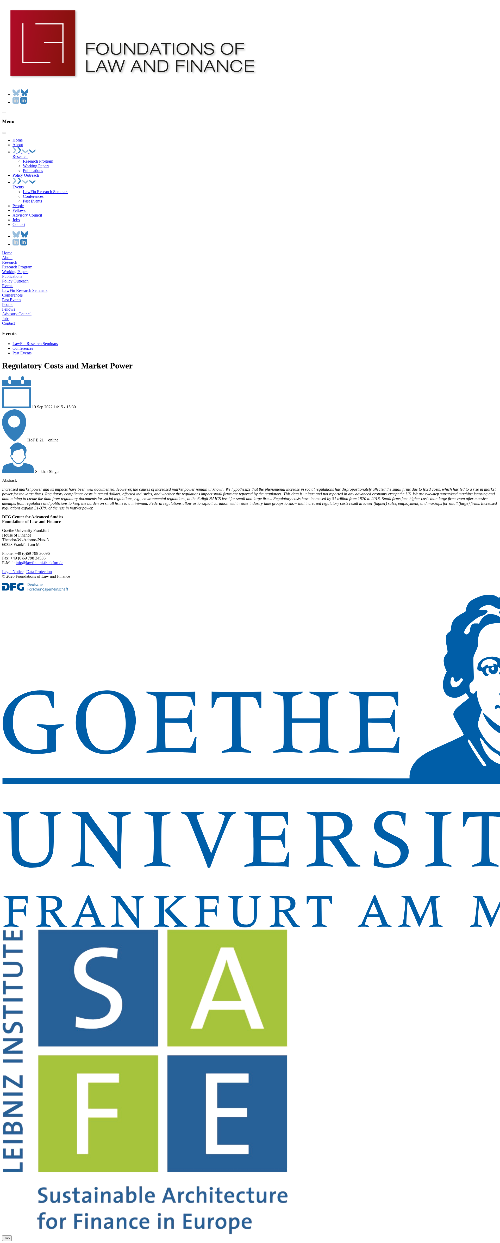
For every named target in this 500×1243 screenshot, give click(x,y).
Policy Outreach (15, 281)
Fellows (8, 309)
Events (7, 286)
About (7, 257)
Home (7, 253)
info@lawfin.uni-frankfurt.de (39, 563)
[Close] (4, 132)
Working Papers (15, 271)
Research (9, 262)
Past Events (11, 300)
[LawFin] (132, 83)
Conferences (12, 295)
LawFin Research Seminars (24, 290)
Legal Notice (12, 571)
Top (7, 1238)
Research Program (17, 267)
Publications (12, 276)
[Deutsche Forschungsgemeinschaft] (35, 590)
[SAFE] (145, 1233)
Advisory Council (17, 314)
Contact (8, 323)
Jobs (5, 318)
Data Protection (39, 571)
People (7, 304)
